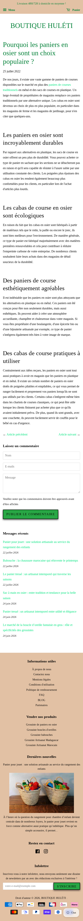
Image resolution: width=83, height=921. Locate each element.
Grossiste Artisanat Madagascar (41, 740)
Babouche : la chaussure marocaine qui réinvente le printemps (40, 560)
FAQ (41, 694)
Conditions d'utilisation (41, 684)
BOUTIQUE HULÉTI (41, 25)
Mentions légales (41, 679)
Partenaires (41, 705)
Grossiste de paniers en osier (41, 724)
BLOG (41, 700)
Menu (11, 10)
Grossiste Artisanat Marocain (41, 745)
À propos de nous (41, 669)
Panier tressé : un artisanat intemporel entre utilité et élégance (39, 611)
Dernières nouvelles (41, 757)
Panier (76, 10)
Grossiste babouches (42, 734)
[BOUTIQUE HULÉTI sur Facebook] (37, 852)
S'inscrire (67, 886)
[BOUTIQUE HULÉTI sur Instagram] (46, 852)
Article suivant (67, 434)
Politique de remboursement (41, 689)
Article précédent (17, 434)
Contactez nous (41, 674)
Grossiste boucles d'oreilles (41, 729)
